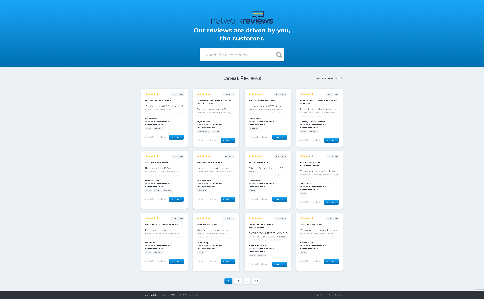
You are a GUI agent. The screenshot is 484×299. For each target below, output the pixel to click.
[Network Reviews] (242, 21)
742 (256, 281)
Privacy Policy (317, 295)
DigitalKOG (179, 295)
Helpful (150, 137)
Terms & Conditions (336, 295)
